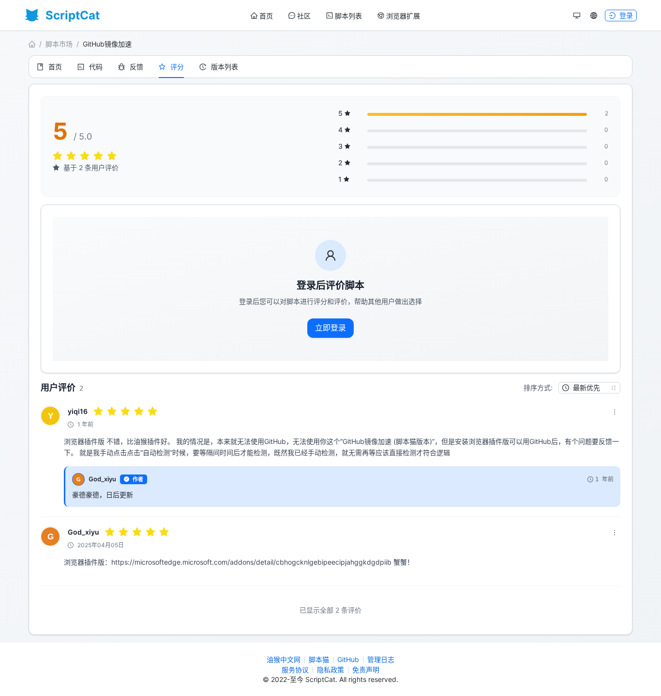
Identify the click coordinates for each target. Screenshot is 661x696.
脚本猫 (319, 659)
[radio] (57, 156)
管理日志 (380, 659)
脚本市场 (59, 44)
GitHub (348, 659)
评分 (177, 67)
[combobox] (585, 387)
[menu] (335, 15)
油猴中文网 (283, 659)
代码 (96, 67)
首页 (266, 16)
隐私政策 (330, 669)
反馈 (136, 67)
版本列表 (224, 67)
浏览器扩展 (403, 16)
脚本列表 (348, 16)
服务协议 (295, 669)
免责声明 (365, 669)
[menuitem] (262, 16)
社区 (304, 16)
